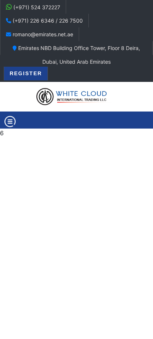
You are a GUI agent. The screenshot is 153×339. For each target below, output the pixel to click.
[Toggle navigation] (10, 121)
